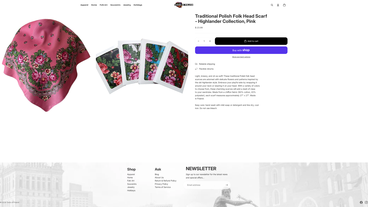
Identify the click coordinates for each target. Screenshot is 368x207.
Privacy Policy (161, 184)
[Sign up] (226, 185)
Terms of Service (163, 187)
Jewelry (131, 187)
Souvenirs (131, 184)
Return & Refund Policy (165, 180)
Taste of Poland (13, 202)
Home (130, 177)
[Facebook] (361, 202)
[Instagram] (366, 202)
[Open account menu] (278, 5)
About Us (159, 177)
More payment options (241, 57)
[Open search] (272, 5)
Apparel (131, 174)
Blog (157, 174)
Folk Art (130, 180)
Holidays (131, 190)
